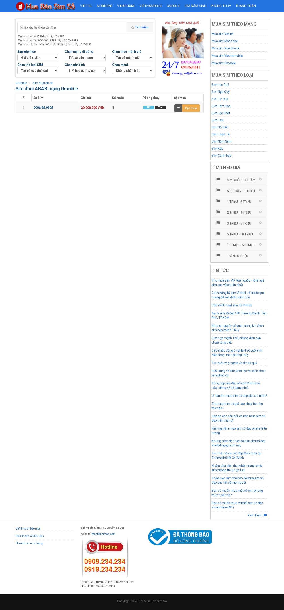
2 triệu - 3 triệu (238, 212)
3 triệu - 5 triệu (238, 223)
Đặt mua (191, 108)
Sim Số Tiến (220, 127)
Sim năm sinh (195, 6)
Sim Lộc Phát (221, 113)
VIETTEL (86, 6)
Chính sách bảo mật (28, 528)
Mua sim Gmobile (224, 63)
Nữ (148, 107)
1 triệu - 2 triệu (238, 201)
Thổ (160, 107)
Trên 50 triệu (237, 256)
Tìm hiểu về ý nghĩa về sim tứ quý (234, 363)
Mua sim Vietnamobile (227, 55)
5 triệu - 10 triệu (239, 234)
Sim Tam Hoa (221, 106)
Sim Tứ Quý (220, 99)
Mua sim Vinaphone (225, 48)
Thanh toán (245, 6)
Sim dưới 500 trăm (240, 180)
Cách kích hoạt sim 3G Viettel (232, 305)
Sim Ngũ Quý (221, 92)
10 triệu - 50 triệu (240, 245)
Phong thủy (221, 6)
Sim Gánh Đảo (221, 155)
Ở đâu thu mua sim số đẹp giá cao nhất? (239, 395)
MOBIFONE (105, 6)
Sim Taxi (218, 120)
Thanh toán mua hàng (29, 543)
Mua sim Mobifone (225, 41)
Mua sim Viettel (222, 34)
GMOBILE (173, 6)
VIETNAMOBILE (151, 6)
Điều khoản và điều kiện (30, 536)
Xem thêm (255, 515)
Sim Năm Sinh (221, 141)
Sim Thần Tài (221, 134)
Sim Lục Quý (220, 84)
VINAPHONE (126, 6)
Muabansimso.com (104, 534)
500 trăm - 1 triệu (240, 191)
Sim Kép (217, 148)
